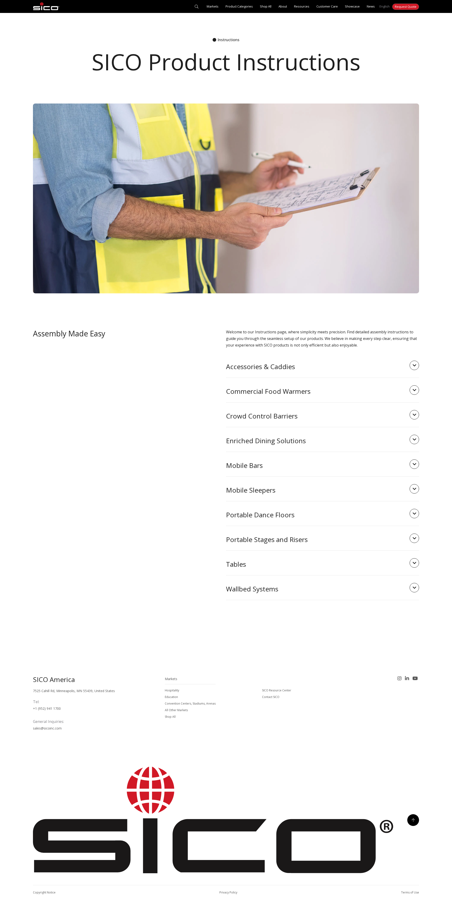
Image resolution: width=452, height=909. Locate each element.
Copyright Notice (44, 892)
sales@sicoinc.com (47, 728)
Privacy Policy (228, 892)
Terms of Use (410, 892)
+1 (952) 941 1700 (47, 708)
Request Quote (405, 6)
